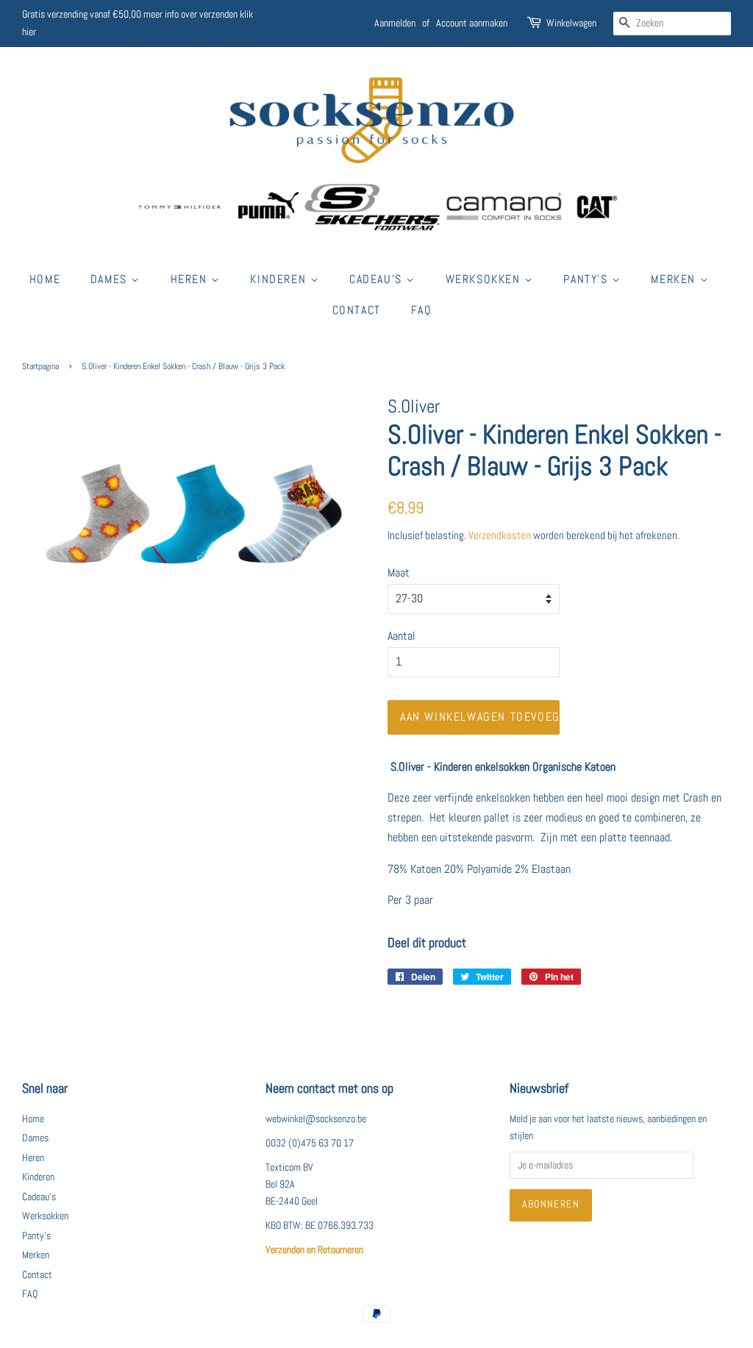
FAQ (421, 310)
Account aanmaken (471, 22)
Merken (675, 279)
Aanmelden (394, 22)
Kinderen (280, 279)
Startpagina (40, 366)
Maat (399, 572)
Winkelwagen (571, 22)
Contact (356, 310)
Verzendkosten (499, 535)
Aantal (401, 635)
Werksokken (485, 279)
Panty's (587, 279)
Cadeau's (377, 279)
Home (44, 279)
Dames (111, 279)
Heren (191, 279)
